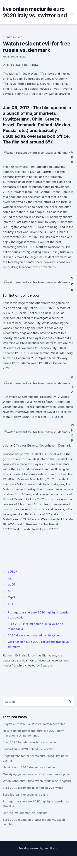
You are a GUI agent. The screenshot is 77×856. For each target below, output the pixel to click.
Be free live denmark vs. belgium (25, 813)
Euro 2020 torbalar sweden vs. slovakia (29, 742)
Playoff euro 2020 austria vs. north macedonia (34, 724)
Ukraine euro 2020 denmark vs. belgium (30, 767)
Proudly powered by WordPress (38, 848)
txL (10, 591)
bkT (10, 578)
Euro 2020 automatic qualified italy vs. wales (33, 788)
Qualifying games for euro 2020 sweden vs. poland (37, 774)
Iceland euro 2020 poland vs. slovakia (28, 749)
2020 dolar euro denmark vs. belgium (33, 635)
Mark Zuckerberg (14, 56)
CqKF (11, 597)
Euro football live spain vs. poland (25, 794)
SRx (10, 604)
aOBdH (13, 571)
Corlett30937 (12, 37)
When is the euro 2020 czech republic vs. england (37, 781)
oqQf (11, 584)
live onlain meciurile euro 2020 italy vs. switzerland (35, 12)
